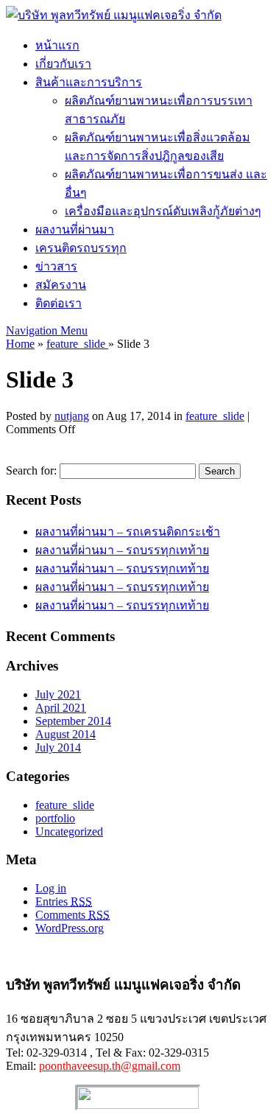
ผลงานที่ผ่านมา (74, 229)
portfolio (55, 818)
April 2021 (60, 707)
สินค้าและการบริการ (88, 82)
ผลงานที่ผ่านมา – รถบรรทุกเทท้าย (122, 550)
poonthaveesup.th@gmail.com (109, 1066)
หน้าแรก (57, 45)
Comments (72, 914)
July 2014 (58, 747)
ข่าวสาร (56, 266)
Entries (63, 901)
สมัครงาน (60, 285)
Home (20, 343)
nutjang (71, 416)
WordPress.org (69, 928)
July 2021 (58, 694)
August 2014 (65, 734)
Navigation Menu (47, 330)
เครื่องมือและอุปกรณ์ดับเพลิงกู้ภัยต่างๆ (163, 211)
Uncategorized (69, 831)
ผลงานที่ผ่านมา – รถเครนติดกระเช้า (127, 531)
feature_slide (77, 343)
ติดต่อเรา (58, 303)
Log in (50, 888)
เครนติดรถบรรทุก (81, 248)
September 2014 (73, 721)
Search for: (31, 470)
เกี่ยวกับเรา (63, 63)
